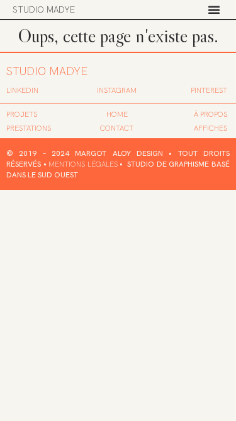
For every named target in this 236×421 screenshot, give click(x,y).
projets (21, 114)
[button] (214, 9)
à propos (210, 114)
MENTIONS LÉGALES (83, 164)
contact (116, 128)
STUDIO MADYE (44, 9)
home (117, 114)
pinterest (209, 90)
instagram (117, 90)
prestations (28, 128)
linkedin (22, 90)
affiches (210, 128)
